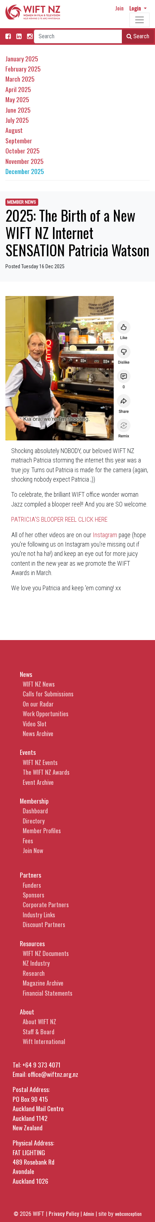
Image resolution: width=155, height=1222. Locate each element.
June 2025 (18, 109)
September (18, 140)
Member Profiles (42, 830)
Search (140, 36)
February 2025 (23, 68)
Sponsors (33, 894)
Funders (32, 885)
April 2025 (18, 89)
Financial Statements (47, 992)
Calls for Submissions (48, 693)
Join (119, 8)
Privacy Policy (64, 1213)
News (26, 674)
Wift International (44, 1041)
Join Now (33, 850)
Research (34, 973)
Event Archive (38, 782)
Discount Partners (44, 924)
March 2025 (20, 78)
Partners (30, 874)
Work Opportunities (45, 713)
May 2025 (17, 99)
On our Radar (38, 703)
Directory (34, 820)
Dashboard (35, 810)
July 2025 (17, 120)
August (14, 130)
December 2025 (24, 171)
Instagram (105, 535)
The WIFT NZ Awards (46, 772)
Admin (88, 1213)
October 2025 (22, 150)
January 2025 (21, 58)
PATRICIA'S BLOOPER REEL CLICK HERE (59, 519)
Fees (28, 840)
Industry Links (39, 914)
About (27, 1011)
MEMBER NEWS (21, 202)
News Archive (38, 733)
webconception (128, 1213)
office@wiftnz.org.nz (53, 1074)
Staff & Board (38, 1031)
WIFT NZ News (39, 683)
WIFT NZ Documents (46, 953)
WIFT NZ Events (40, 762)
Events (28, 752)
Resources (32, 943)
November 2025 (24, 161)
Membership (34, 800)
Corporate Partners (46, 904)
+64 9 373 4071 (41, 1064)
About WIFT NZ (39, 1021)
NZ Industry (36, 962)
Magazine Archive (43, 982)
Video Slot (34, 723)
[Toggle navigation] (139, 20)
